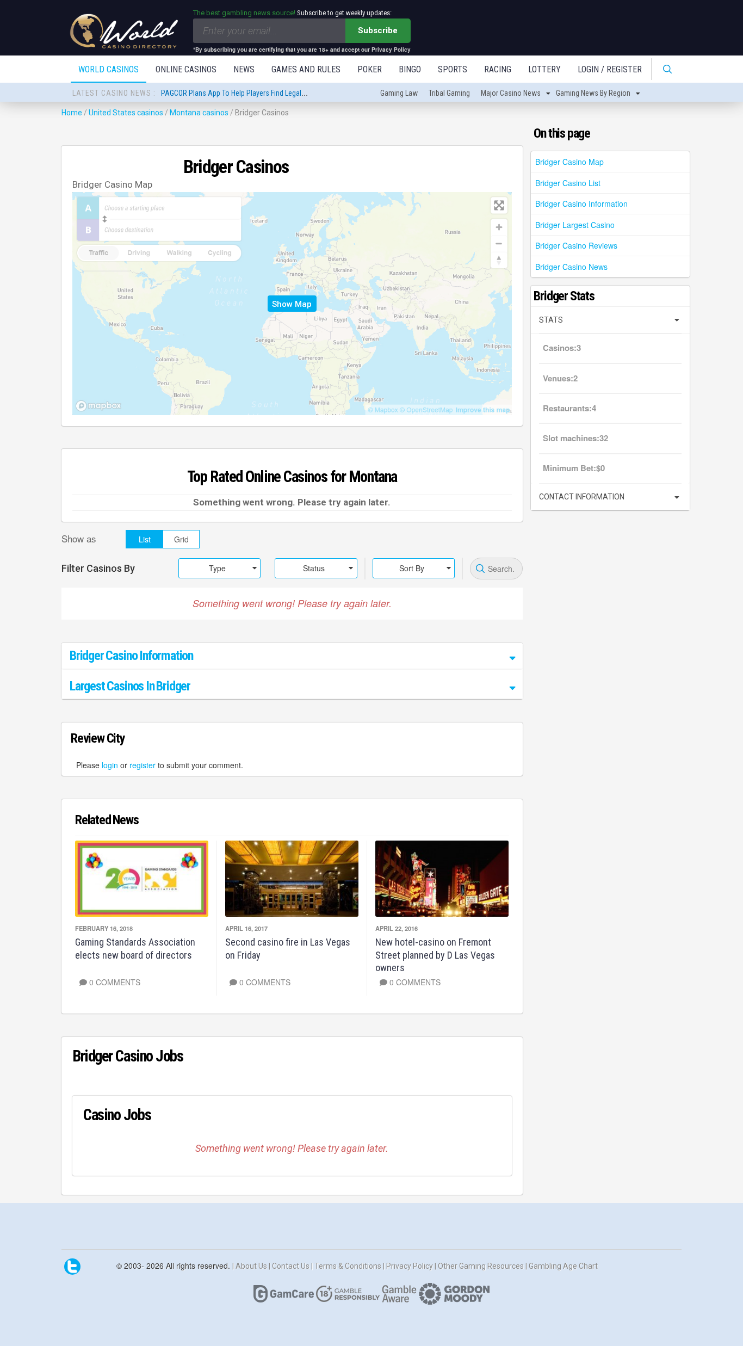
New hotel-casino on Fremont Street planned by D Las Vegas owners (435, 954)
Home (71, 112)
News (244, 69)
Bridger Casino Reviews (576, 245)
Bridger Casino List (567, 182)
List (145, 539)
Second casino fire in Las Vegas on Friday (287, 948)
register (142, 765)
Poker (369, 69)
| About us (250, 1266)
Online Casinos (186, 69)
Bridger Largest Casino (575, 224)
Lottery (544, 69)
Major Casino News (511, 93)
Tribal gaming (449, 93)
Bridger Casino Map (569, 161)
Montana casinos (199, 112)
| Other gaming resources (480, 1266)
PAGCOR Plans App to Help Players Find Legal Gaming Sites (252, 93)
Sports (452, 69)
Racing (497, 69)
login (110, 765)
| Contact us (290, 1266)
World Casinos (108, 69)
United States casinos (126, 112)
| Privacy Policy (409, 1266)
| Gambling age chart (561, 1266)
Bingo (410, 69)
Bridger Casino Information (581, 203)
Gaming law (399, 93)
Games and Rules (305, 69)
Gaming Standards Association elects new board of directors (135, 948)
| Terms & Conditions (347, 1266)
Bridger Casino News (571, 266)
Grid (181, 539)
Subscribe (378, 30)
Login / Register (610, 69)
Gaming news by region (593, 93)
